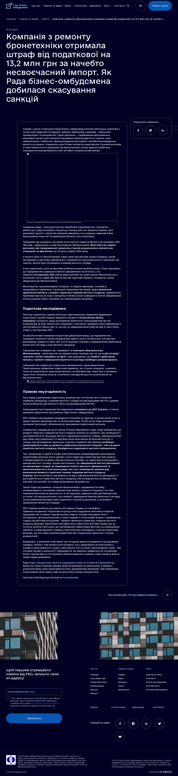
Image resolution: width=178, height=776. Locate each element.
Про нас (94, 669)
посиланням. (71, 577)
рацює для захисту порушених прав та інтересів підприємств (76, 562)
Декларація (123, 690)
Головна (11, 19)
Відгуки (93, 690)
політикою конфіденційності (46, 703)
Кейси (93, 707)
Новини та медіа (29, 19)
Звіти (148, 669)
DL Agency (165, 771)
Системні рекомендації (157, 690)
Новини (121, 675)
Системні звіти (153, 686)
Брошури (122, 682)
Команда (94, 675)
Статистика (118, 707)
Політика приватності (16, 772)
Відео (121, 678)
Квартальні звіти (154, 675)
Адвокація (138, 707)
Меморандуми (97, 686)
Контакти (158, 707)
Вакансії (94, 693)
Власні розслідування (156, 682)
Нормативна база (98, 682)
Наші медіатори (97, 678)
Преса (45, 19)
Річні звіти (151, 678)
